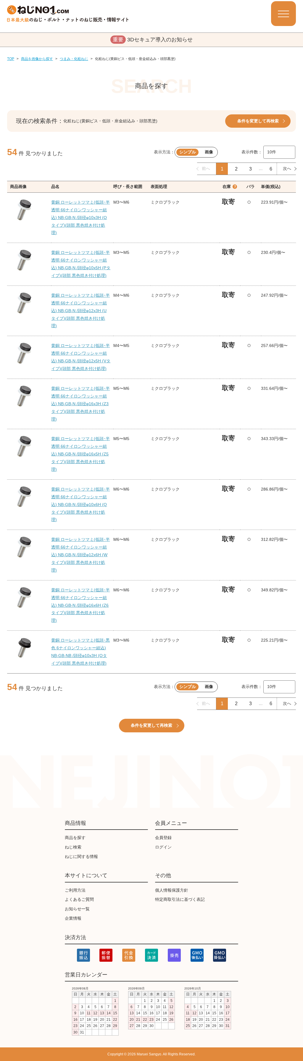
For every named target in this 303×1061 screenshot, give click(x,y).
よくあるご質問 (79, 899)
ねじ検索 (73, 847)
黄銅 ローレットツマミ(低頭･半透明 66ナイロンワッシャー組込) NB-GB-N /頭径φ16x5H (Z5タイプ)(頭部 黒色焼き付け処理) (80, 454)
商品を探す (75, 837)
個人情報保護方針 (171, 890)
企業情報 (73, 918)
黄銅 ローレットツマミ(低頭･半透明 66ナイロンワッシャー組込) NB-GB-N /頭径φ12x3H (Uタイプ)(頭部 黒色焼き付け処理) (80, 310)
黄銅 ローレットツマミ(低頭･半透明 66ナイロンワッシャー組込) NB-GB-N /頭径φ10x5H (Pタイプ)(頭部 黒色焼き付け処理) (80, 264)
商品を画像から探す (37, 59)
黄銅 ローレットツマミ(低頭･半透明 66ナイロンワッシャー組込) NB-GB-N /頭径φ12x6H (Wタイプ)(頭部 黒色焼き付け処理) (80, 554)
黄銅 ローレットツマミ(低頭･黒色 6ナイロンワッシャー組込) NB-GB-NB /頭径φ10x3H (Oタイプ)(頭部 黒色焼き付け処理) (80, 652)
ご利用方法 (75, 890)
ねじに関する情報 (81, 856)
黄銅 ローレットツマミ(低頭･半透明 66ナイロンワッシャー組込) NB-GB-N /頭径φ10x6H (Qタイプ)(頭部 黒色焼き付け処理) (80, 504)
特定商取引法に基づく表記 (180, 899)
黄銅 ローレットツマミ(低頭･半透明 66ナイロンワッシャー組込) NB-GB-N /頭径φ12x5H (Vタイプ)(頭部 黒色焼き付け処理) (80, 357)
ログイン (163, 847)
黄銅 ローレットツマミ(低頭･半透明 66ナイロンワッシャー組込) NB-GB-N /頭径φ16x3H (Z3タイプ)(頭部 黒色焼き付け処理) (80, 403)
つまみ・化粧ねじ (74, 59)
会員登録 (163, 837)
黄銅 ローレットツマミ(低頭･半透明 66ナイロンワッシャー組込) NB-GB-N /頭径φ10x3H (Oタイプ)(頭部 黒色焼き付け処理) (80, 217)
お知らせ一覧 (77, 908)
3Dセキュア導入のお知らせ (153, 40)
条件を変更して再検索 (258, 121)
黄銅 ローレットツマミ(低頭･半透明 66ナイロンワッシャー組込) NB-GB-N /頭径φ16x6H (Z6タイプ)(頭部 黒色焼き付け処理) (80, 605)
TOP (10, 59)
